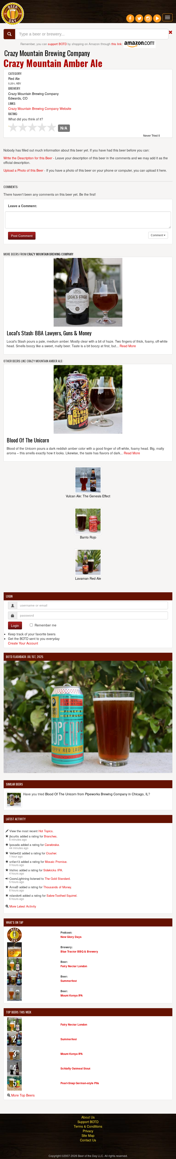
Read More (128, 346)
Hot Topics (45, 831)
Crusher (51, 853)
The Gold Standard (57, 878)
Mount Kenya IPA (71, 995)
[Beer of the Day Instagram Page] (148, 20)
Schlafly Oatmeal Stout (75, 1068)
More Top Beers (23, 1095)
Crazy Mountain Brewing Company (47, 53)
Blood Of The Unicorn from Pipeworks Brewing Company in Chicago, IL (96, 794)
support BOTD (57, 44)
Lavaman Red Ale (88, 578)
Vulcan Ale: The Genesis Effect (88, 496)
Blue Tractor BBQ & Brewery (79, 951)
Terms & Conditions (88, 1126)
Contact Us (88, 1140)
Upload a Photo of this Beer (23, 170)
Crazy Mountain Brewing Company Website (39, 108)
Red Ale (14, 78)
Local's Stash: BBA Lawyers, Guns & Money (49, 333)
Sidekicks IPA (52, 870)
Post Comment (22, 236)
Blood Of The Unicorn (28, 440)
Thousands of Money (57, 887)
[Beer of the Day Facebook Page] (130, 20)
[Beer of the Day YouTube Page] (157, 20)
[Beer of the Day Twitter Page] (139, 20)
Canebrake (52, 844)
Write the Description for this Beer (27, 158)
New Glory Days (71, 937)
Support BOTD (88, 1121)
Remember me (45, 625)
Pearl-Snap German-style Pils (79, 1083)
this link (116, 44)
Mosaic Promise (55, 861)
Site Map (88, 1135)
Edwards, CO (18, 98)
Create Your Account (23, 643)
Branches (50, 836)
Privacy (88, 1131)
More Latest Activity (22, 906)
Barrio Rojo (88, 537)
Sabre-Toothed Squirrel (62, 895)
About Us (88, 1117)
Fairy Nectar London (73, 966)
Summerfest (68, 981)
